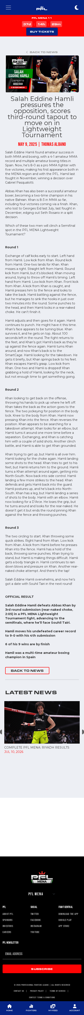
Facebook (36, 920)
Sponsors (8, 920)
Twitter (35, 914)
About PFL (8, 914)
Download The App (68, 914)
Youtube (35, 932)
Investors (8, 926)
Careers (7, 932)
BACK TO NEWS (27, 671)
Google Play (65, 920)
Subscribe (42, 969)
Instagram (36, 926)
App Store (64, 926)
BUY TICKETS (42, 31)
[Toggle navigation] (8, 7)
